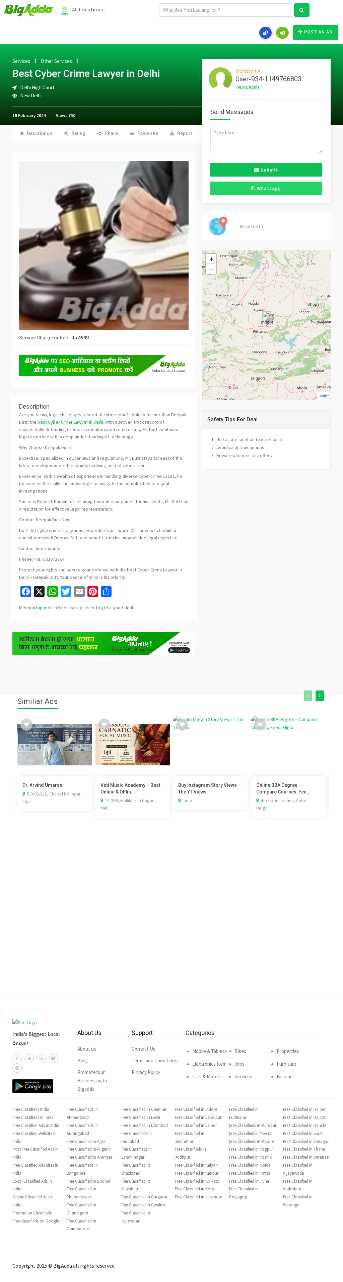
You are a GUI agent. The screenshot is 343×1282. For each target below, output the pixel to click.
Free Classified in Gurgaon (144, 1197)
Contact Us (143, 1049)
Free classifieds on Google (35, 1221)
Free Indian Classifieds (32, 1213)
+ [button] (211, 258)
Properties (288, 1051)
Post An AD (318, 32)
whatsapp (268, 188)
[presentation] (308, 695)
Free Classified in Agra (86, 1141)
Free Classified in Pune (249, 1181)
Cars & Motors (207, 1076)
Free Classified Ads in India (35, 1125)
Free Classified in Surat (303, 1133)
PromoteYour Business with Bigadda (92, 1080)
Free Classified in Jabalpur (198, 1117)
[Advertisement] (171, 916)
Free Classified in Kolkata (197, 1181)
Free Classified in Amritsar (89, 1157)
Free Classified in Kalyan (196, 1165)
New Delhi (31, 95)
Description (39, 133)
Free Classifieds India (30, 1109)
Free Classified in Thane (304, 1149)
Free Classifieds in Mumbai (252, 1125)
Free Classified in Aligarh (88, 1149)
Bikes (240, 1051)
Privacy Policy (146, 1072)
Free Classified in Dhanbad (144, 1125)
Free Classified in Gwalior (143, 1205)
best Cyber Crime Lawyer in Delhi (70, 422)
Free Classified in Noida (250, 1165)
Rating (78, 133)
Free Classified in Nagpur (251, 1149)
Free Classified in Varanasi (306, 1157)
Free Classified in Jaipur (196, 1125)
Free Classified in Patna (249, 1173)
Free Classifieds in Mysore (251, 1141)
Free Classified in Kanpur (196, 1173)
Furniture (286, 1064)
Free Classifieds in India (33, 1117)
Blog (82, 1060)
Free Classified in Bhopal (88, 1181)
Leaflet (324, 396)
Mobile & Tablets (209, 1051)
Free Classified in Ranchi (304, 1125)
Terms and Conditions (154, 1060)
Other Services (56, 61)
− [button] (211, 269)
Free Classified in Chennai (143, 1109)
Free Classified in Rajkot (304, 1117)
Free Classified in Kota (194, 1189)
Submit (268, 170)
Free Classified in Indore (196, 1109)
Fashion (285, 1076)
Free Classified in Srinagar (306, 1141)
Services (21, 61)
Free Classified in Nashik (250, 1157)
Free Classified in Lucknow (198, 1197)
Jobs (239, 1064)
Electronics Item (209, 1064)
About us (86, 1049)
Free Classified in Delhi (140, 1117)
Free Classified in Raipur (304, 1109)
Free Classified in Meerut (250, 1133)
